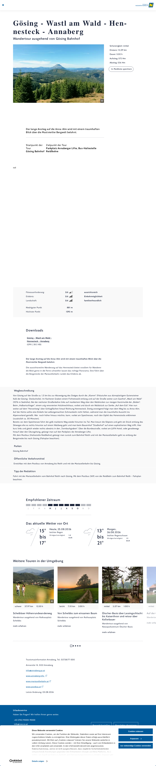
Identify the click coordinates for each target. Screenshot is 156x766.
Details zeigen (38, 761)
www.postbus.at (33, 687)
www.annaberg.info (35, 676)
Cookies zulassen (135, 731)
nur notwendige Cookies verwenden (135, 746)
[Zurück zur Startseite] (145, 5)
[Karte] (8, 5)
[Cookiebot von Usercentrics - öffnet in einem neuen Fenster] (15, 761)
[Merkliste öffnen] (11, 5)
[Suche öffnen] (14, 5)
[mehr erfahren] (33, 597)
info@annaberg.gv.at (35, 670)
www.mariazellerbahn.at (37, 681)
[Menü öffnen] (3, 5)
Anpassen (134, 739)
